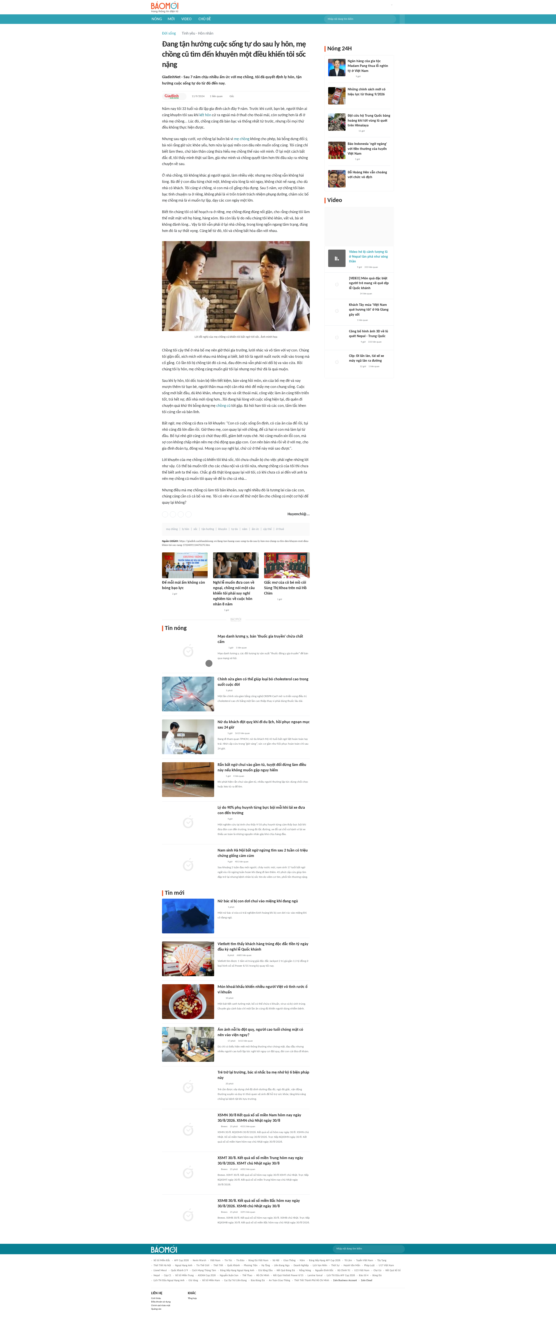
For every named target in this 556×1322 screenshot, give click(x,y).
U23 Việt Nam (361, 1270)
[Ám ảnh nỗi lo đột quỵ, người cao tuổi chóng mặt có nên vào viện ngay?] (188, 1044)
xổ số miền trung (184, 1275)
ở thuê (280, 529)
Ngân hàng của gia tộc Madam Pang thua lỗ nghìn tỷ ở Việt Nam (368, 66)
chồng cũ (223, 406)
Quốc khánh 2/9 (179, 1270)
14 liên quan (366, 294)
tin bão (240, 1260)
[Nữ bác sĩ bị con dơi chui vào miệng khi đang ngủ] (188, 916)
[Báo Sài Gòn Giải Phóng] (222, 648)
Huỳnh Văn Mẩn (352, 1265)
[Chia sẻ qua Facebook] (165, 514)
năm (244, 529)
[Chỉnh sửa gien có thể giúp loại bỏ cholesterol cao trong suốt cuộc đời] (188, 694)
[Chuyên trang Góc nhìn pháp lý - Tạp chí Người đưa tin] (220, 776)
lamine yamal (315, 1275)
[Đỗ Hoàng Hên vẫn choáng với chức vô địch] (337, 178)
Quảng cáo (156, 1309)
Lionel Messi (160, 1270)
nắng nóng (305, 1270)
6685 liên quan (244, 955)
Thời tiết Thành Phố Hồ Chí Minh (311, 1280)
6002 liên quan (247, 1169)
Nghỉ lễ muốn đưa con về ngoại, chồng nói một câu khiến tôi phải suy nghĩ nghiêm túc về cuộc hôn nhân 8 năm (234, 594)
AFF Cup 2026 (181, 1260)
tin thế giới (202, 1265)
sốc (195, 529)
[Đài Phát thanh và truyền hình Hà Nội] (353, 342)
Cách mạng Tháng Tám (204, 1270)
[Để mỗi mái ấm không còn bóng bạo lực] (185, 565)
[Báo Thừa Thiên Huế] (166, 594)
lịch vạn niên (320, 1265)
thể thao (247, 1275)
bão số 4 (363, 1275)
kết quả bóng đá (286, 1270)
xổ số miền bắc (162, 1260)
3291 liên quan (247, 1212)
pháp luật (369, 1265)
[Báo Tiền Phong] (352, 131)
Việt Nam (215, 1260)
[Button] (402, 19)
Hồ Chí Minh (262, 1275)
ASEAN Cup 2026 (207, 1275)
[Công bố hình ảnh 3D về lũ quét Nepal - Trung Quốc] (337, 337)
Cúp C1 (167, 1275)
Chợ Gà (377, 1270)
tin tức (228, 1260)
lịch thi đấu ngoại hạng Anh (169, 1280)
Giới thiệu (156, 1298)
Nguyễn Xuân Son (229, 1275)
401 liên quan (241, 862)
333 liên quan (371, 267)
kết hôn (205, 115)
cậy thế (267, 529)
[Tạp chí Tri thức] (220, 998)
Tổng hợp (192, 1298)
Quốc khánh (233, 1265)
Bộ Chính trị (344, 1270)
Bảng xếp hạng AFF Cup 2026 (324, 1260)
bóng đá (377, 1275)
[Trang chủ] (164, 7)
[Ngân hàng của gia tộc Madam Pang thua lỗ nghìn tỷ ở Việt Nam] (337, 67)
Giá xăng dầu (265, 1270)
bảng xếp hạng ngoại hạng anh (237, 1270)
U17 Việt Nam (386, 1265)
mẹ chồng (241, 139)
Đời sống (169, 33)
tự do (234, 529)
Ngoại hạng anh (183, 1265)
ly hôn (185, 529)
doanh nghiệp (301, 1265)
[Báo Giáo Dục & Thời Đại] (350, 159)
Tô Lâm (348, 1260)
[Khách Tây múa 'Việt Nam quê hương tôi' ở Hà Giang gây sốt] (337, 311)
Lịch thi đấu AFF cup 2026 (341, 1275)
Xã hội (276, 1260)
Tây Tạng (381, 1260)
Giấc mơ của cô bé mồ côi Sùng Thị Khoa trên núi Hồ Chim (285, 588)
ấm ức (255, 529)
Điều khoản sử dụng (160, 1302)
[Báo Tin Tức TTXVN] (220, 690)
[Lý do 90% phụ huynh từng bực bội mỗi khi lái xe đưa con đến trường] (188, 822)
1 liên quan (216, 96)
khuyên (222, 529)
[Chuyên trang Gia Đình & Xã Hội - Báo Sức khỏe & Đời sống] (172, 96)
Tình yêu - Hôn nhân (197, 33)
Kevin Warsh (199, 1260)
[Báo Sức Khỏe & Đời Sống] (221, 907)
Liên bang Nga (282, 1265)
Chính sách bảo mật (160, 1305)
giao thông (289, 1260)
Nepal (157, 1275)
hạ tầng (265, 1265)
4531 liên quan (247, 1126)
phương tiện (250, 1265)
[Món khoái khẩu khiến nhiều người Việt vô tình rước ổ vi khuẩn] (188, 1001)
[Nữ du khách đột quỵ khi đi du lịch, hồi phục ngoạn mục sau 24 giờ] (188, 736)
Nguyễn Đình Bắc (324, 1270)
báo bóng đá (258, 1280)
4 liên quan (238, 776)
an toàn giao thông (279, 1280)
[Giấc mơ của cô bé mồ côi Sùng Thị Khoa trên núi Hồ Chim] (287, 565)
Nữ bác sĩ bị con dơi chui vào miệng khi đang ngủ (258, 901)
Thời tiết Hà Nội (162, 1265)
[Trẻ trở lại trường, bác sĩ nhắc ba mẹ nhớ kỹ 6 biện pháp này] (188, 1087)
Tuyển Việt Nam (364, 1260)
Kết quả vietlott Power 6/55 (288, 1275)
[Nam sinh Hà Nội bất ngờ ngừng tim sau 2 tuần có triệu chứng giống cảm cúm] (188, 865)
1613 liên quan (242, 733)
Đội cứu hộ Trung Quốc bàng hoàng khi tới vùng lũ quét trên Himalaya (369, 120)
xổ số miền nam (211, 1280)
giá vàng (193, 1280)
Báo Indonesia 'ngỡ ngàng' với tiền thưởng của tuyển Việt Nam (367, 149)
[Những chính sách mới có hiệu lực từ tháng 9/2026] (337, 95)
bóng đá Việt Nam (258, 1260)
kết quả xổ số (393, 1270)
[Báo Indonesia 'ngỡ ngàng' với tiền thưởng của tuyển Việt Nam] (337, 150)
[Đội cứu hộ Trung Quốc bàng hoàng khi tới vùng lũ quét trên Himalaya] (337, 122)
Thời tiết (218, 1265)
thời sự (335, 1265)
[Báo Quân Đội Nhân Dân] (269, 599)
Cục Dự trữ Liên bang (235, 1280)
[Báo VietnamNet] (221, 733)
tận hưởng (208, 529)
